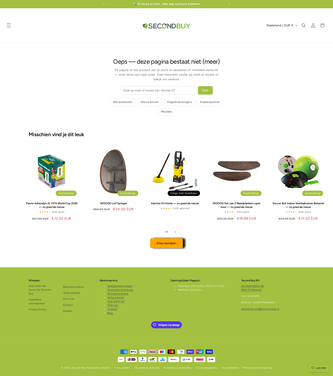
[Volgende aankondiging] (229, 4)
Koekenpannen (210, 102)
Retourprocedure (73, 286)
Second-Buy (78, 367)
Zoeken (67, 310)
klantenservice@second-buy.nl (260, 308)
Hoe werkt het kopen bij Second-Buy (40, 289)
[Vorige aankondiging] (103, 4)
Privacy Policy (37, 309)
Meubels (166, 111)
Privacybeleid (122, 367)
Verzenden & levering (120, 289)
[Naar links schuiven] (157, 232)
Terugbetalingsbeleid (147, 367)
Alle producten (123, 102)
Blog (110, 313)
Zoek (205, 90)
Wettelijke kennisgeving (257, 367)
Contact (68, 304)
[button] (8, 25)
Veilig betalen (71, 292)
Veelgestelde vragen (120, 285)
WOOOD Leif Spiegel (113, 203)
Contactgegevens (206, 367)
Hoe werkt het (116, 301)
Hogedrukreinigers (179, 102)
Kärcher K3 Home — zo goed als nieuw (175, 203)
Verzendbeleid (230, 367)
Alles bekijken (166, 243)
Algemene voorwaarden (37, 301)
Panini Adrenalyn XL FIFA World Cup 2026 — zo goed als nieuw (51, 205)
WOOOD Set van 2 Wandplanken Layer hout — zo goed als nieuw (237, 205)
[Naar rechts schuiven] (175, 232)
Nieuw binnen (150, 102)
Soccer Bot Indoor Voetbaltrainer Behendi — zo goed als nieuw (298, 205)
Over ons (68, 298)
